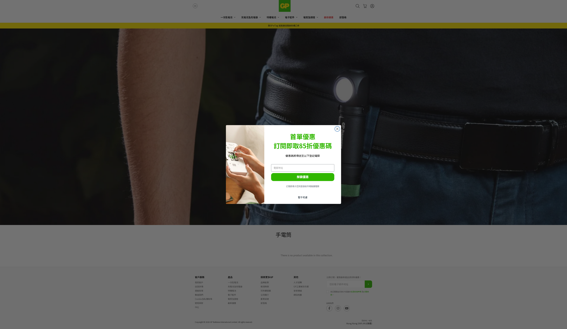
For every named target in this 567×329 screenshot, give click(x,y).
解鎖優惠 (303, 177)
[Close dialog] (337, 128)
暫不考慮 (302, 197)
